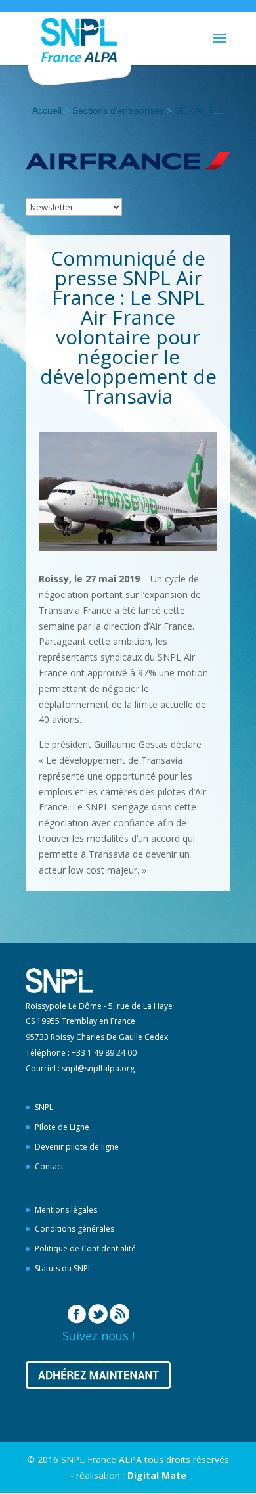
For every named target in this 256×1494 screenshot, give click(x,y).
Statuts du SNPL (63, 1268)
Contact (49, 1166)
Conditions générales (74, 1228)
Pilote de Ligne (62, 1126)
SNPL (44, 1107)
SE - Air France (206, 110)
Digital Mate (156, 1475)
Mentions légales (66, 1209)
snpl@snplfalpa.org (98, 1068)
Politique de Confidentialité (85, 1248)
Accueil (47, 110)
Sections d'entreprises (118, 110)
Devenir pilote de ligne (77, 1146)
